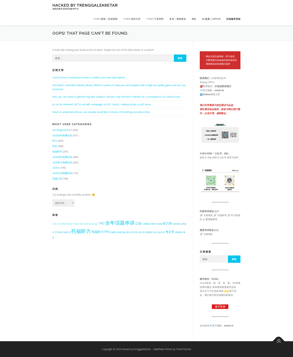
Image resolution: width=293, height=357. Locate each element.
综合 (155, 232)
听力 (54, 140)
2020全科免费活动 (62, 135)
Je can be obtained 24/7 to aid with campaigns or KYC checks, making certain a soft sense (101, 104)
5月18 (63, 224)
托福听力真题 (115, 232)
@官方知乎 (233, 157)
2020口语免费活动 (62, 173)
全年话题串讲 (120, 222)
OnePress (159, 349)
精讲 (136, 232)
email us (219, 90)
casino (56, 167)
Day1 (96, 224)
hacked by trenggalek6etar (85, 5)
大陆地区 (208, 215)
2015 (91, 224)
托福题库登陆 (233, 19)
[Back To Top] (279, 341)
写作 (54, 146)
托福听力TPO (101, 232)
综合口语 (161, 232)
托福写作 (57, 151)
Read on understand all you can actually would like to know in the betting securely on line (101, 112)
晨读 (124, 232)
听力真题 (158, 224)
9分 (67, 224)
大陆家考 (222, 215)
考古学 (169, 232)
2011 (72, 224)
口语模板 (146, 224)
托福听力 (81, 231)
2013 (82, 224)
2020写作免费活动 (62, 157)
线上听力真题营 (145, 232)
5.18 (54, 224)
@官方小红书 (219, 157)
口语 (138, 223)
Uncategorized (60, 130)
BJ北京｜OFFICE (211, 19)
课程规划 (179, 232)
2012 (77, 224)
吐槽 (152, 224)
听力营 (167, 223)
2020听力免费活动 (62, 162)
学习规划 (58, 232)
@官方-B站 (206, 157)
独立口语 (130, 232)
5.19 (58, 224)
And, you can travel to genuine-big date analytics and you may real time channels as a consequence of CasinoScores (116, 96)
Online (206, 94)
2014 (86, 224)
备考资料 (176, 224)
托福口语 (57, 178)
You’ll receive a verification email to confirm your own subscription (88, 77)
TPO (101, 223)
